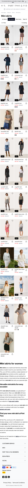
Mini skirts (18, 12)
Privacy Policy (7, 482)
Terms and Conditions (18, 482)
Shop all (9, 12)
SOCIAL (4, 460)
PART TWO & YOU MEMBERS (10, 452)
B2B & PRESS (6, 456)
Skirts (13, 12)
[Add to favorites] (12, 26)
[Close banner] (26, 2)
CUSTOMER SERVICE (8, 443)
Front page (3, 12)
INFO (3, 448)
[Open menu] (1, 5)
